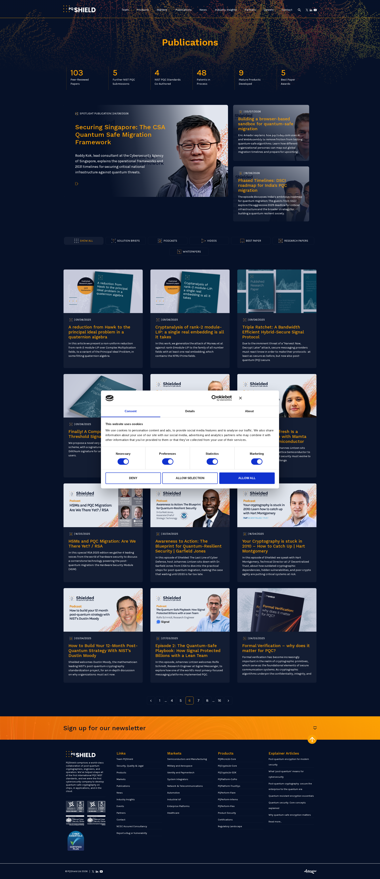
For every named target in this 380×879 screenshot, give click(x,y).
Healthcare (173, 813)
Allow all (247, 478)
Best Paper (253, 240)
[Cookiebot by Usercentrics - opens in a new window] (214, 398)
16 (219, 700)
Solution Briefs (128, 240)
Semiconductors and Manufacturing (187, 759)
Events (120, 806)
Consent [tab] (131, 411)
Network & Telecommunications (185, 786)
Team (125, 9)
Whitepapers (192, 251)
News (203, 9)
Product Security (227, 813)
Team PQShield (125, 759)
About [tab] (249, 411)
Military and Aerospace (179, 765)
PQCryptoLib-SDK (227, 772)
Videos (212, 240)
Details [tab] (190, 411)
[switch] (167, 461)
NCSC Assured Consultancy (132, 826)
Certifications (225, 819)
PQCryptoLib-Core (227, 765)
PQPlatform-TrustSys (229, 786)
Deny (133, 478)
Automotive (173, 792)
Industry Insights (226, 9)
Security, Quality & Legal (130, 765)
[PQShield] (79, 9)
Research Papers (296, 240)
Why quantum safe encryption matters (290, 815)
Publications (183, 9)
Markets (162, 9)
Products (143, 9)
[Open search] (299, 10)
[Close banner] (257, 398)
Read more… (275, 821)
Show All (86, 240)
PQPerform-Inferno (228, 799)
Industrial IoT (174, 799)
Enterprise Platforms (178, 806)
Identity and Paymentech (180, 772)
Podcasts (170, 240)
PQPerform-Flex (226, 806)
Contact (287, 9)
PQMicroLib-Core (227, 759)
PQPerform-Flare (227, 792)
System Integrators (177, 779)
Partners (250, 9)
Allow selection (190, 478)
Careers (269, 9)
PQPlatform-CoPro (227, 779)
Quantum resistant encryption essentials (291, 796)
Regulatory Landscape (230, 826)
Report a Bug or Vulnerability (132, 833)
